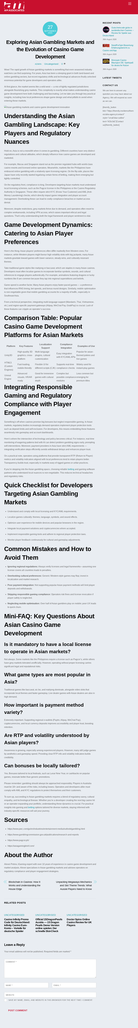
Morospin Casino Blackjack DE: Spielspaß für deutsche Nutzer (122, 63)
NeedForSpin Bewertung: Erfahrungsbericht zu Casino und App (118, 48)
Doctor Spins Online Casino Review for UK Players (79, 922)
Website (10, 995)
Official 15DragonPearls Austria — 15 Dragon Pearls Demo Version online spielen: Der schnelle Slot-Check (48, 925)
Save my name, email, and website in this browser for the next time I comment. (50, 1000)
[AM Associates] (14, 11)
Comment (11, 962)
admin (38, 64)
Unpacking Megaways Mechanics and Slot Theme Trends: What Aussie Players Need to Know (74, 885)
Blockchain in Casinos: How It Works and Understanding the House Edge (24, 885)
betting (71, 469)
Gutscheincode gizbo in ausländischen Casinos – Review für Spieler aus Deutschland (118, 31)
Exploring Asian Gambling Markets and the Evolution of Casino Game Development (50, 49)
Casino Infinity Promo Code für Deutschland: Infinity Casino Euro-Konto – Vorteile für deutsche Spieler (17, 925)
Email (57, 985)
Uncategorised (51, 64)
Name (9, 985)
